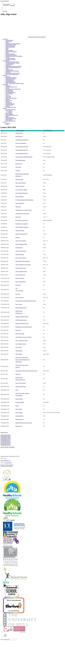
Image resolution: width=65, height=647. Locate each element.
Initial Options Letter (19, 254)
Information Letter (19, 133)
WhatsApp (17, 367)
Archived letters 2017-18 (5, 439)
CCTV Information (19, 290)
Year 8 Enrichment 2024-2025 (21, 150)
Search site (3, 639)
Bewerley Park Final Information (22, 173)
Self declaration (18, 361)
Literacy (7, 48)
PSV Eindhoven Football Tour (21, 220)
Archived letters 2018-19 (5, 438)
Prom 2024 (17, 294)
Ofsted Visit (17, 374)
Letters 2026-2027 (9, 93)
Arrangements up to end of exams (22, 213)
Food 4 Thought (9, 110)
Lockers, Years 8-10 (19, 297)
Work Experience (18, 136)
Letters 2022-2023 (5, 429)
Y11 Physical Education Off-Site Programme (24, 199)
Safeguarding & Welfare (10, 78)
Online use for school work (11, 98)
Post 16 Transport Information (21, 193)
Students (4, 108)
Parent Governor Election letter (21, 357)
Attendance (8, 76)
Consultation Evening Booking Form (13, 89)
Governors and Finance (10, 45)
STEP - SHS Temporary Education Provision (15, 83)
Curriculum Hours (9, 69)
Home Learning (9, 112)
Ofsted (7, 49)
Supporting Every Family (11, 59)
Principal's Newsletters (10, 53)
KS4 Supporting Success (11, 92)
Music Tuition (18, 167)
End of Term (18, 285)
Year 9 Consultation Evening (21, 271)
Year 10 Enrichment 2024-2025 (21, 146)
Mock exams (18, 206)
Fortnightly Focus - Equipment (21, 223)
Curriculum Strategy (10, 64)
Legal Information (8, 462)
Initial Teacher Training (10, 47)
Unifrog (17, 405)
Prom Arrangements (19, 196)
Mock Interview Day (19, 419)
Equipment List (18, 176)
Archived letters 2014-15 (5, 442)
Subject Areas (8, 65)
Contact (4, 122)
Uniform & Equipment (10, 103)
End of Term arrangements (20, 143)
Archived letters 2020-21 (5, 436)
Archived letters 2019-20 (5, 437)
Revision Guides (18, 247)
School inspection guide (20, 379)
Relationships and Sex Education (12, 70)
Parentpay (8, 99)
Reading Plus (18, 216)
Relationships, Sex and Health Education (23, 326)
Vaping (16, 390)
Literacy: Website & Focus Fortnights (22, 264)
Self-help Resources (10, 80)
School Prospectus (9, 40)
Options (7, 116)
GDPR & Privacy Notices (11, 44)
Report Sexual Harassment (11, 118)
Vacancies (5, 11)
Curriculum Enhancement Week (21, 139)
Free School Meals (9, 91)
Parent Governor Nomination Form (22, 359)
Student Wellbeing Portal (11, 82)
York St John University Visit (21, 234)
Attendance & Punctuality (20, 386)
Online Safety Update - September (22, 393)
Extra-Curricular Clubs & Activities (13, 73)
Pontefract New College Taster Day (22, 261)
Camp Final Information (20, 160)
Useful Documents (9, 104)
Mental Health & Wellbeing (11, 77)
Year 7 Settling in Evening (20, 343)
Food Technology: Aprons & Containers (23, 337)
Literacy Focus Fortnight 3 (20, 251)
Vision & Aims (9, 41)
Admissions (8, 85)
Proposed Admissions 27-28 (11, 86)
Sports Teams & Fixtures (10, 120)
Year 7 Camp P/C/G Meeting (21, 189)
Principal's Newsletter (19, 186)
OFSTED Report (18, 313)
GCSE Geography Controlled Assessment (23, 156)
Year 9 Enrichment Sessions (21, 320)
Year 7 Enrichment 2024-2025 (21, 153)
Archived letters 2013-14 (5, 444)
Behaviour (17, 237)
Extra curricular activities (11, 109)
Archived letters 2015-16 (5, 441)
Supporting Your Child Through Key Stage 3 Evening (26, 370)
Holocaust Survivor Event (20, 268)
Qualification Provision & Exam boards (13, 66)
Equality (7, 42)
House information (9, 114)
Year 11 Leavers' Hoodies (20, 383)
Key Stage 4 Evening (19, 402)
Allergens (10, 111)
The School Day (9, 102)
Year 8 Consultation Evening (21, 244)
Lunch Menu (8, 95)
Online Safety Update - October (21, 365)
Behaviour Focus (18, 163)
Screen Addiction (18, 395)
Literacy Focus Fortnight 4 (20, 240)
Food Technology (19, 412)
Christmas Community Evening (21, 316)
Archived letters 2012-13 (5, 445)
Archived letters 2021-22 (5, 434)
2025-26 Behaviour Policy (11, 107)
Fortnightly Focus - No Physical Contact (23, 210)
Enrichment (8, 72)
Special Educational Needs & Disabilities (14, 56)
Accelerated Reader (19, 416)
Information (5, 84)
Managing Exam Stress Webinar (21, 323)
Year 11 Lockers (18, 304)
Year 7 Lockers (18, 347)
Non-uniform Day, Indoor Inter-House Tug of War (25, 300)
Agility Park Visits (19, 179)
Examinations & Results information (13, 43)
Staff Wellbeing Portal (10, 81)
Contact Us (8, 123)
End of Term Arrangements (20, 307)
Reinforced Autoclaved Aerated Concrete (23, 422)
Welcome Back (18, 426)
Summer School (9, 100)
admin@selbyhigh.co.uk (5, 460)
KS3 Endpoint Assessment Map (12, 74)
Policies (7, 52)
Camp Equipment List (19, 203)
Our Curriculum (6, 60)
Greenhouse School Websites (6, 466)
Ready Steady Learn (10, 117)
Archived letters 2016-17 (5, 440)
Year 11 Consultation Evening (21, 340)
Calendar (7, 87)
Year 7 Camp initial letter (20, 281)
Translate (12, 5)
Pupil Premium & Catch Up (11, 55)
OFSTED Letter (18, 311)
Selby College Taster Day (20, 182)
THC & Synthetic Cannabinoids (21, 227)
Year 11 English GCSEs (20, 274)
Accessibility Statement (10, 58)
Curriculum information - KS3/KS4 (13, 62)
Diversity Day (18, 330)
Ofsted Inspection (19, 377)
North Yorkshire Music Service (12, 115)
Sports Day (17, 170)
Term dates (8, 101)
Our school (5, 39)
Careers (7, 68)
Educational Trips (9, 90)
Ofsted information (9, 50)
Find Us (7, 124)
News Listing (8, 97)
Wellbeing (5, 75)
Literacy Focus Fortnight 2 (20, 257)
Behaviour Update (19, 398)
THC (16, 288)
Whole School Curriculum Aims (12, 61)
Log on (7, 94)
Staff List (7, 57)
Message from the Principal (11, 51)
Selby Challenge (9, 119)
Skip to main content (5, 1)
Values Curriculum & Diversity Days (13, 67)
